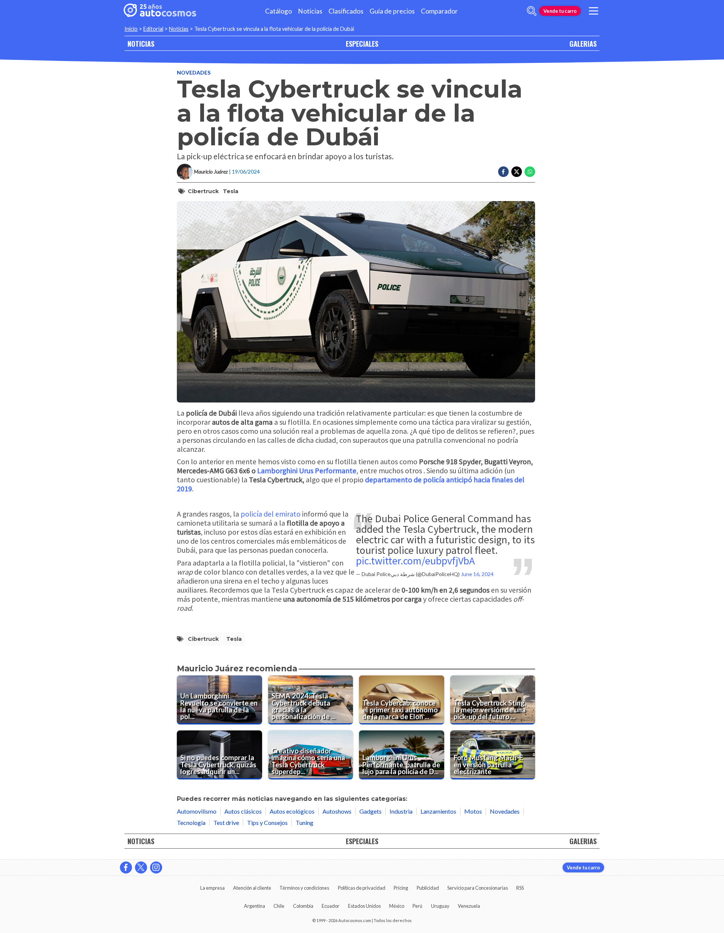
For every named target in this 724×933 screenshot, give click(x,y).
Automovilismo (196, 811)
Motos (473, 811)
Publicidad (428, 888)
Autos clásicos (243, 811)
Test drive (226, 822)
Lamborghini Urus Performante (306, 470)
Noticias (310, 11)
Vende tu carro (560, 11)
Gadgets (370, 811)
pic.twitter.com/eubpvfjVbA (415, 560)
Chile (278, 906)
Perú (417, 906)
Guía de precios (392, 11)
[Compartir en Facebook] (503, 171)
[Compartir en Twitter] (516, 171)
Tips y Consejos (267, 822)
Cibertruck (203, 191)
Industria (401, 811)
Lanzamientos (438, 811)
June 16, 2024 (477, 574)
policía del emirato (271, 513)
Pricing (401, 888)
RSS (520, 888)
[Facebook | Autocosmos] (126, 867)
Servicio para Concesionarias (477, 888)
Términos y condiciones (304, 888)
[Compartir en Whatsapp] (530, 171)
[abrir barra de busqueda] (531, 10)
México (396, 906)
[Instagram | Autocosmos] (156, 867)
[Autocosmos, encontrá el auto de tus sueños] (160, 11)
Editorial (153, 29)
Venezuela (469, 906)
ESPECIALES (362, 43)
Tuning (304, 822)
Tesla (230, 191)
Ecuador (330, 906)
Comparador (439, 11)
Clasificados (346, 11)
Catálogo (278, 11)
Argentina (254, 906)
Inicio (131, 29)
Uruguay (440, 906)
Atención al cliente (252, 888)
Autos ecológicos (292, 811)
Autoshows (336, 811)
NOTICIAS (140, 43)
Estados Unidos (364, 906)
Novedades (193, 72)
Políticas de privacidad (361, 888)
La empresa (212, 888)
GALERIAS (583, 43)
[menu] (593, 11)
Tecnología (191, 822)
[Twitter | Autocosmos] (141, 867)
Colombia (303, 906)
